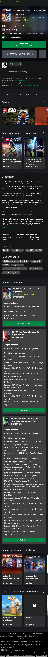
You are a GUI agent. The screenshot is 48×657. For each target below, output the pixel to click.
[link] (12, 153)
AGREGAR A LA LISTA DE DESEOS (21, 54)
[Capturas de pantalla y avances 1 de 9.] (18, 116)
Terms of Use (20, 655)
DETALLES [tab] (10, 94)
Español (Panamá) (7, 647)
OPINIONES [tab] (24, 94)
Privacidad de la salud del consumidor (15, 653)
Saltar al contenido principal (11, 1)
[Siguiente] (43, 102)
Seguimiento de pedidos (34, 644)
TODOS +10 (14, 64)
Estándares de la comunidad (11, 638)
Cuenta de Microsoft (19, 641)
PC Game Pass (6, 633)
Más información (20, 80)
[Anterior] (39, 102)
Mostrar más (6, 227)
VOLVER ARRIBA (24, 323)
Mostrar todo (31, 133)
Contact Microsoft (38, 653)
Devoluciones (18, 644)
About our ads (41, 655)
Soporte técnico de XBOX (18, 636)
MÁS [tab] (37, 94)
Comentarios (34, 636)
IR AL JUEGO (24, 410)
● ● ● (42, 54)
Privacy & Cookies (7, 655)
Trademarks (30, 655)
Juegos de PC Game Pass (22, 633)
